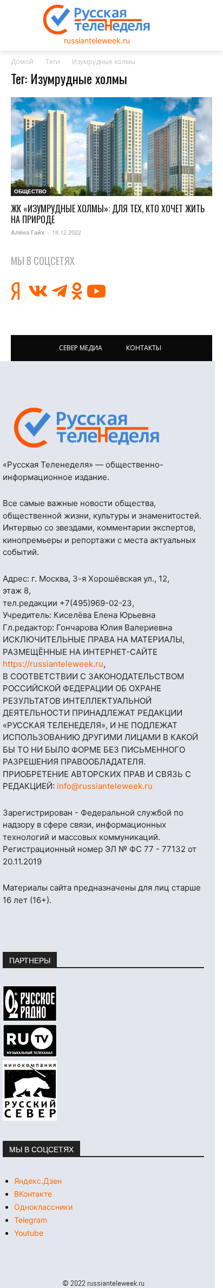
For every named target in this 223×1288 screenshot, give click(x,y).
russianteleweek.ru (97, 40)
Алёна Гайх (27, 232)
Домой (22, 61)
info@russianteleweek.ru (105, 786)
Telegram (30, 1219)
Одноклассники (43, 1206)
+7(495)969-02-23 (96, 603)
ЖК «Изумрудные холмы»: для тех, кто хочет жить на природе (108, 214)
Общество (30, 191)
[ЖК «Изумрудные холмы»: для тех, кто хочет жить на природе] (111, 146)
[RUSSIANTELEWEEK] (97, 19)
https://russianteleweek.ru (53, 664)
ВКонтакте (33, 1193)
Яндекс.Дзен (38, 1180)
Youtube (28, 1233)
